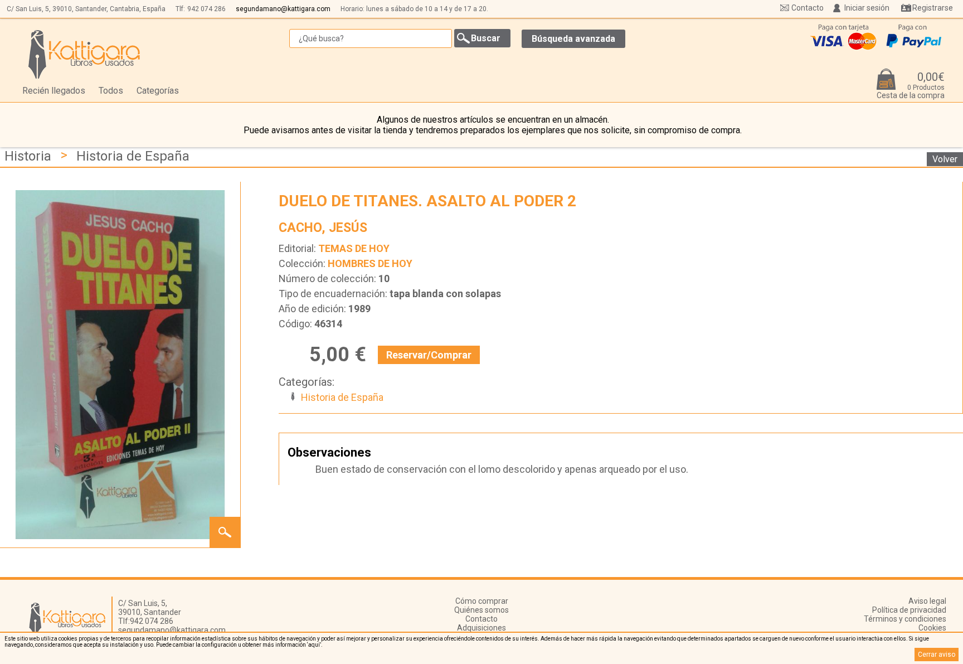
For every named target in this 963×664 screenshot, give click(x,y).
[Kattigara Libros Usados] (84, 54)
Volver (944, 159)
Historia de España (132, 156)
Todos (111, 90)
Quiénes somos (481, 609)
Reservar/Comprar (428, 355)
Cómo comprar (481, 601)
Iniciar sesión (866, 7)
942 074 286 (206, 9)
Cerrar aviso (936, 654)
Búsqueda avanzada (573, 38)
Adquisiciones (481, 627)
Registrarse (932, 7)
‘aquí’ (314, 645)
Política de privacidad (909, 609)
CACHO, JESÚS (323, 227)
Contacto (807, 7)
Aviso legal (927, 601)
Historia (27, 156)
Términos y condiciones (905, 618)
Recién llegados (53, 90)
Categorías (158, 90)
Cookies (932, 627)
